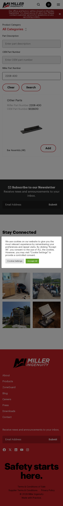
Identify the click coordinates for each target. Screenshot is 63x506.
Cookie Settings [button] (14, 261)
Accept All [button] (32, 261)
